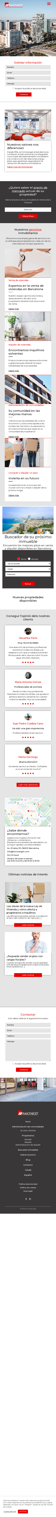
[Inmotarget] (14, 5)
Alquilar (28, 1142)
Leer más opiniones (28, 785)
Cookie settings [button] (10, 1511)
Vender (28, 1139)
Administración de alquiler (28, 1145)
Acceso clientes (28, 1130)
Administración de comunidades (28, 1127)
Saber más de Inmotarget (20, 167)
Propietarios (28, 1135)
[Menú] (48, 3)
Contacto (28, 1165)
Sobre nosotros (28, 1155)
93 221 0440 (13, 855)
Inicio (28, 1121)
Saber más (14, 309)
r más (16, 437)
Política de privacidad (28, 1184)
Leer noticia (28, 925)
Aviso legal (28, 1191)
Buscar (28, 584)
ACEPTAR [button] (23, 1511)
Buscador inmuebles (28, 1150)
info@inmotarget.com (18, 851)
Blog (28, 1160)
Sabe (11, 437)
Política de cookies (28, 1188)
